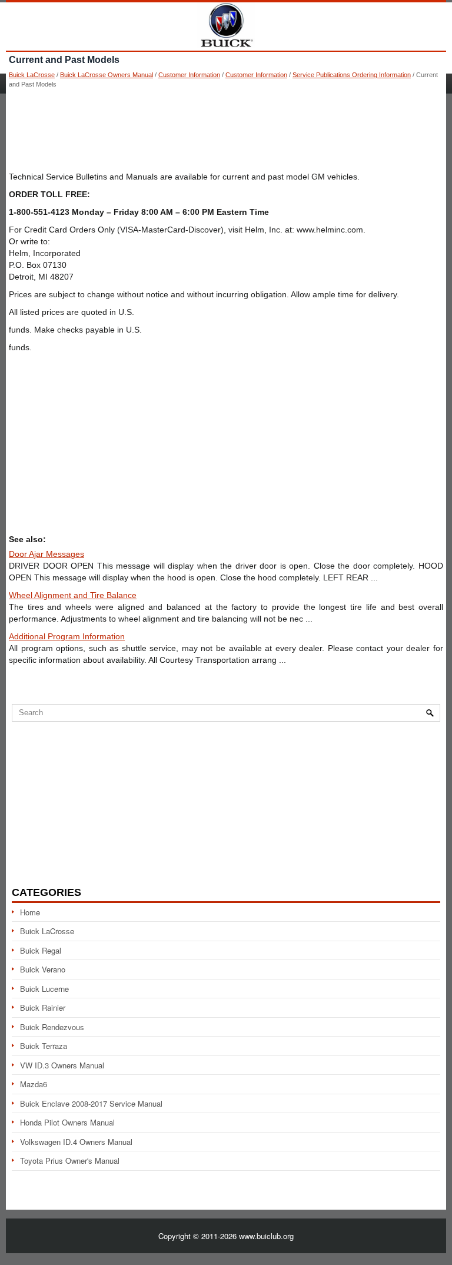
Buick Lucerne (44, 988)
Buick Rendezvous (52, 1026)
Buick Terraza (43, 1045)
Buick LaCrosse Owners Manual (106, 74)
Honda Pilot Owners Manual (67, 1122)
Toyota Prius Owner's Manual (69, 1160)
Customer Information (189, 74)
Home (30, 912)
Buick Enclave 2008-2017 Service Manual (91, 1103)
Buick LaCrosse (32, 74)
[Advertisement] (226, 129)
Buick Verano (42, 969)
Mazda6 (33, 1084)
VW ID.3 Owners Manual (62, 1065)
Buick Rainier (42, 1007)
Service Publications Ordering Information (352, 74)
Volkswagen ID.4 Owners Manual (76, 1141)
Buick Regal (40, 950)
